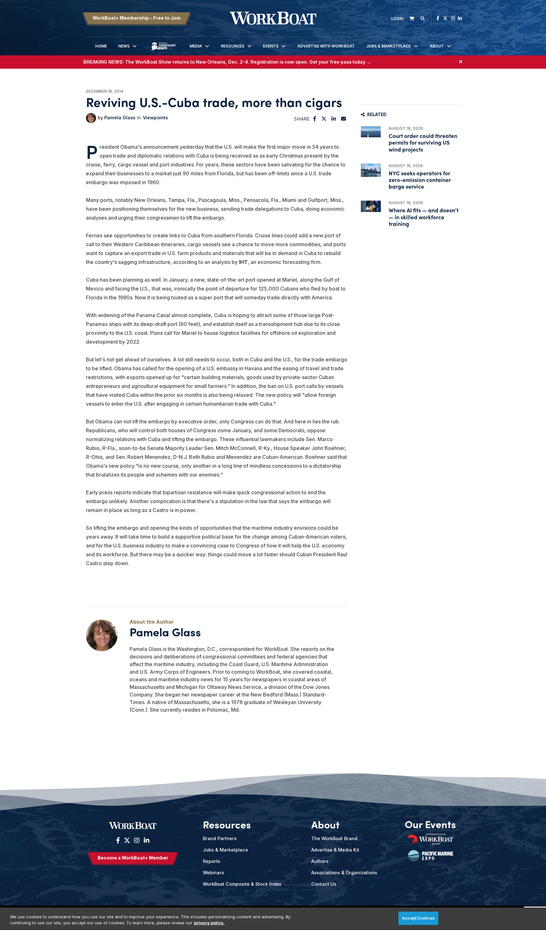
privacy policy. (209, 923)
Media (196, 46)
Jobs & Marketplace (388, 46)
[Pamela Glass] (91, 118)
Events (270, 46)
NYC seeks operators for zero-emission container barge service (420, 179)
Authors (320, 861)
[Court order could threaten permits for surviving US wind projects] (371, 131)
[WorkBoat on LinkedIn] (460, 18)
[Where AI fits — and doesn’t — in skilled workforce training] (371, 206)
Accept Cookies (418, 918)
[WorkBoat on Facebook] (437, 18)
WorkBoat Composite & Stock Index (242, 884)
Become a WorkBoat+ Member (133, 857)
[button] (315, 118)
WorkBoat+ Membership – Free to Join (137, 18)
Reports (211, 861)
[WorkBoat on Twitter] (445, 18)
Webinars (213, 872)
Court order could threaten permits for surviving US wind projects (423, 142)
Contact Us (324, 884)
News (124, 46)
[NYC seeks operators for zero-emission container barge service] (371, 170)
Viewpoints (155, 117)
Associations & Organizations (344, 872)
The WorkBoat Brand (334, 838)
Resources (232, 46)
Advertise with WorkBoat (326, 46)
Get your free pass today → (340, 62)
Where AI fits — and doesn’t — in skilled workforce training (423, 216)
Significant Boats (163, 50)
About (437, 46)
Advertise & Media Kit (335, 849)
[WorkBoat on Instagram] (453, 18)
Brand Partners (220, 838)
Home (101, 46)
